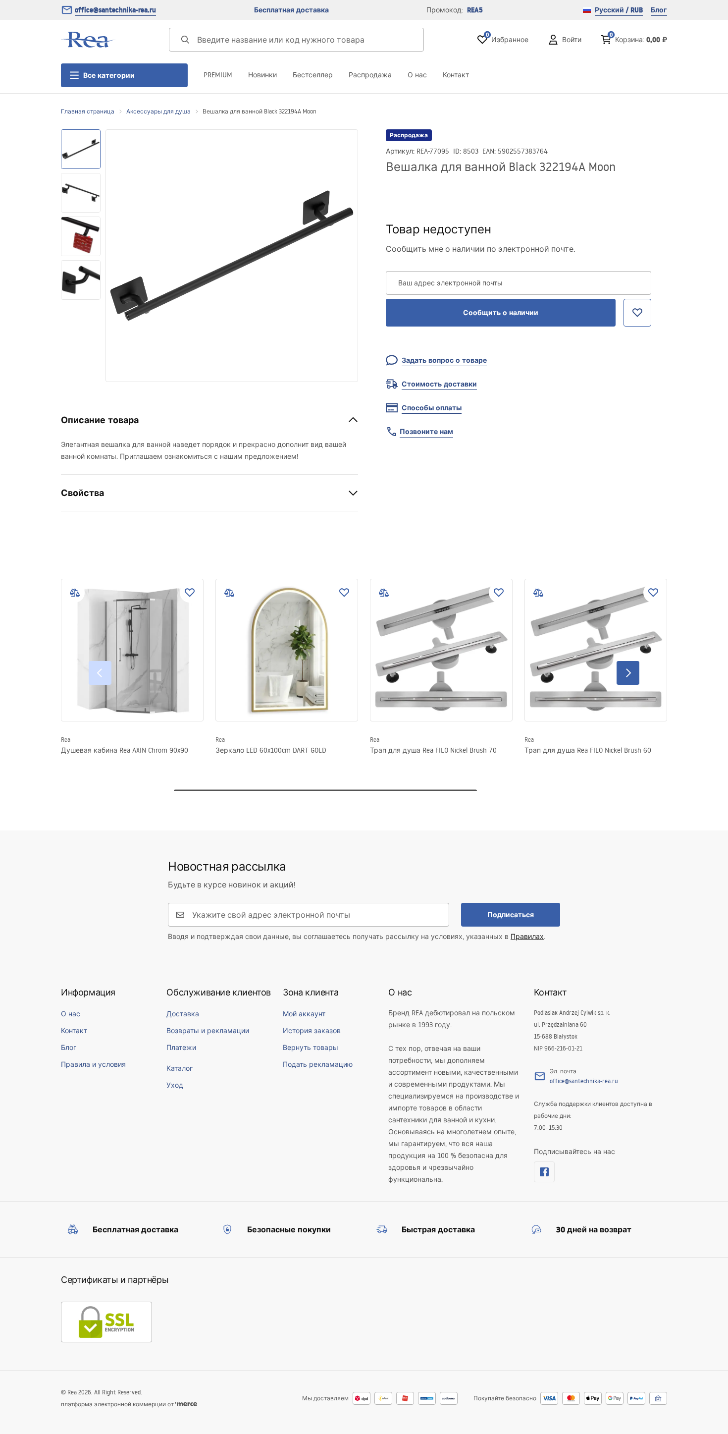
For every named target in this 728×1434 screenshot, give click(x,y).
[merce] (186, 1404)
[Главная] (88, 40)
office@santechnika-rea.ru (115, 10)
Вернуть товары (310, 1047)
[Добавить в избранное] (190, 593)
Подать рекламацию (318, 1064)
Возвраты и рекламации (207, 1030)
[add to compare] (75, 593)
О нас (417, 74)
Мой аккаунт (304, 1013)
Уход (174, 1085)
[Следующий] (628, 673)
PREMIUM (218, 74)
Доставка (182, 1013)
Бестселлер (313, 74)
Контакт (456, 74)
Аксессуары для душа (158, 111)
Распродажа (370, 74)
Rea (65, 739)
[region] (81, 255)
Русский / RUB (619, 10)
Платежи (181, 1047)
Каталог (179, 1068)
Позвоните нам (426, 432)
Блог (659, 10)
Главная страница (87, 111)
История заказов (312, 1030)
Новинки (262, 74)
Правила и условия (93, 1064)
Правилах (527, 936)
